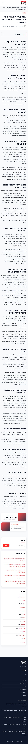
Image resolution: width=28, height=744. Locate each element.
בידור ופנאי (22, 597)
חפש (6, 545)
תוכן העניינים (18, 34)
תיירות (23, 642)
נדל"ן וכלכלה (22, 628)
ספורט (23, 631)
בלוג (21, 7)
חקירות (23, 621)
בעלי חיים (22, 607)
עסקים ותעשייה (21, 635)
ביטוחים (23, 600)
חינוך (23, 618)
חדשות (23, 614)
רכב (24, 638)
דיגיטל (23, 611)
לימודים (23, 625)
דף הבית (24, 7)
